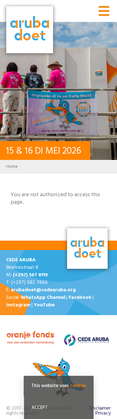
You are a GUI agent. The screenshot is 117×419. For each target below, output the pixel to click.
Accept (40, 407)
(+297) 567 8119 (30, 275)
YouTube (44, 305)
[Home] (29, 30)
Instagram (18, 305)
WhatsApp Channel (43, 298)
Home (12, 166)
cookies (78, 386)
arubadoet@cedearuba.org (43, 290)
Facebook (80, 298)
